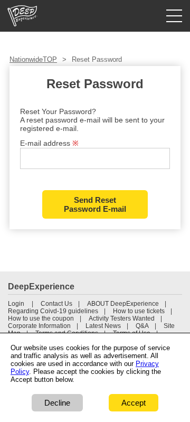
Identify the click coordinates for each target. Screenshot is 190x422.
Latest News (103, 326)
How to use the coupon (41, 318)
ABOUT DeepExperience (123, 303)
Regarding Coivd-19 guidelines (53, 311)
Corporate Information (39, 326)
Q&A (142, 326)
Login (16, 303)
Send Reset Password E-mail (95, 204)
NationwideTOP (33, 59)
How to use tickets (139, 311)
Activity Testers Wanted (122, 318)
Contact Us (56, 303)
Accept (133, 402)
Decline (57, 402)
